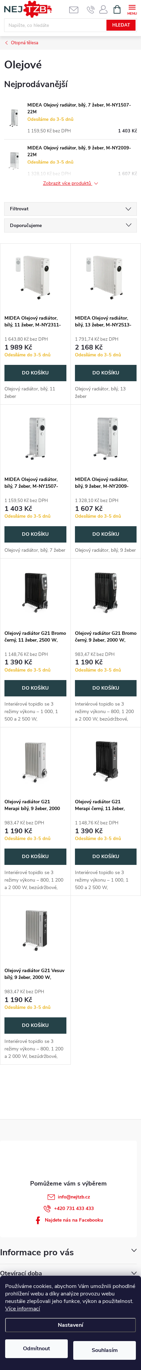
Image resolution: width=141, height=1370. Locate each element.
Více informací (22, 1308)
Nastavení (70, 1325)
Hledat (121, 25)
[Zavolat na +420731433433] (91, 9)
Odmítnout (36, 1348)
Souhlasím (105, 1350)
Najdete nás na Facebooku (74, 1220)
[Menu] (132, 9)
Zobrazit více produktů (67, 184)
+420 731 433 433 (74, 1208)
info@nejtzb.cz (74, 1197)
